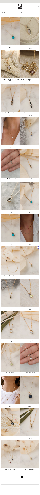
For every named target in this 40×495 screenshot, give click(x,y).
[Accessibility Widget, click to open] (38, 247)
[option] (20, 2)
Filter (5, 12)
